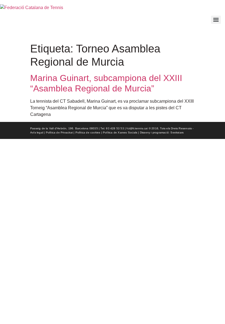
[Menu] (216, 20)
